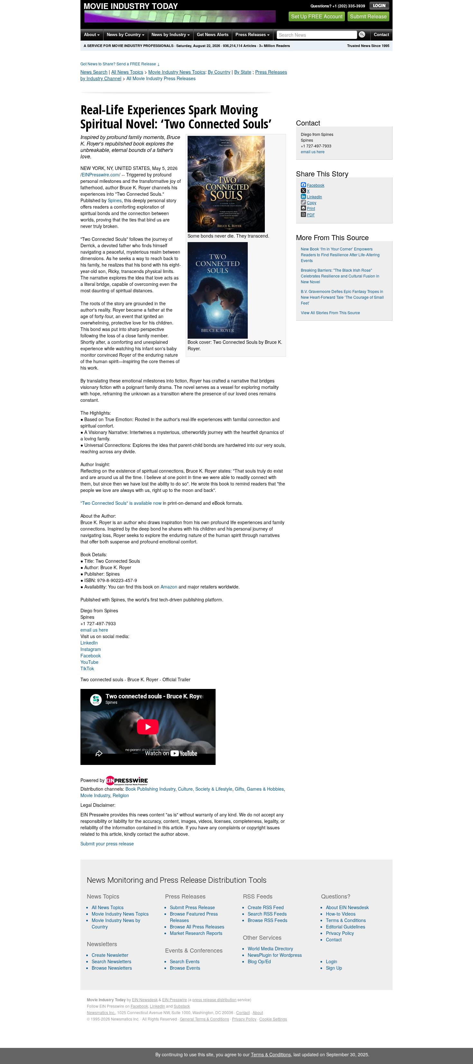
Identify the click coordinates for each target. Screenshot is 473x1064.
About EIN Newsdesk (347, 907)
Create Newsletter (110, 955)
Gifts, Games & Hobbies (259, 789)
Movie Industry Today (131, 5)
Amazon (169, 586)
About (90, 34)
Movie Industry (176, 72)
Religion (121, 795)
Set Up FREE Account (316, 16)
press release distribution (214, 999)
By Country (219, 72)
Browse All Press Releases (197, 926)
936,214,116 (232, 45)
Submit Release (368, 16)
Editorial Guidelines (345, 926)
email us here (94, 629)
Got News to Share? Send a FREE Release (120, 63)
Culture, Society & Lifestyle (205, 789)
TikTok (87, 668)
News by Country (124, 34)
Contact (381, 34)
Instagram (90, 649)
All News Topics (127, 72)
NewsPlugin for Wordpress (275, 955)
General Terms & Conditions (204, 1019)
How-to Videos (341, 913)
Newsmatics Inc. (101, 1012)
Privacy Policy (340, 933)
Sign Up (334, 968)
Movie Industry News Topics (120, 913)
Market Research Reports (196, 933)
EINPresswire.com (100, 174)
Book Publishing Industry (150, 789)
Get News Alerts (212, 34)
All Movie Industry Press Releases (161, 78)
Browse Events (185, 968)
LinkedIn (89, 642)
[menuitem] (123, 913)
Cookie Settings (273, 1019)
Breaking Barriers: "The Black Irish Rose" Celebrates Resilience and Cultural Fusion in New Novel (340, 275)
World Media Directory (270, 948)
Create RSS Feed (266, 907)
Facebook (90, 655)
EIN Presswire (174, 999)
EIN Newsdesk (145, 999)
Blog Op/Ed (259, 961)
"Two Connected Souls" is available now (121, 503)
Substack (182, 1006)
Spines (115, 200)
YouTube (89, 662)
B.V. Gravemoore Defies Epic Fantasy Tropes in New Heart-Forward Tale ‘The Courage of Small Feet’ (342, 297)
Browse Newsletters (112, 968)
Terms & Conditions (346, 920)
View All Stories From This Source (330, 312)
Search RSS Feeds (267, 913)
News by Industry (169, 34)
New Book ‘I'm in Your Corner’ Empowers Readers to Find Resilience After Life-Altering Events (340, 254)
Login (331, 961)
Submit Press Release (192, 907)
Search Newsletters (111, 961)
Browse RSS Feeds (267, 920)
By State (242, 72)
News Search (93, 72)
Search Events (184, 961)
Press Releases (251, 34)
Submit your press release (107, 843)
